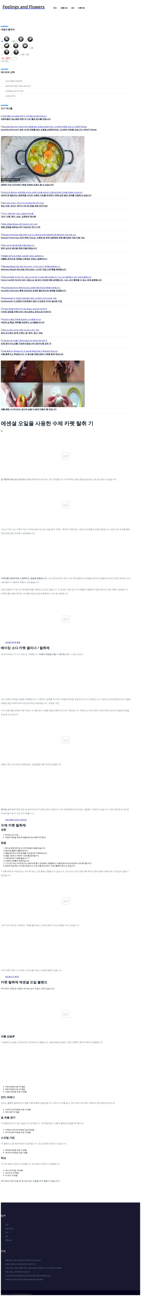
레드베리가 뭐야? (12, 976)
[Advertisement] (65, 556)
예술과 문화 (9, 1228)
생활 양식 (64, 8)
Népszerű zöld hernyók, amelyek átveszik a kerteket (24, 1279)
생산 (73, 8)
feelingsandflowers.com (22, 1294)
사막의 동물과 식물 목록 (13, 81)
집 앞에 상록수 (10, 96)
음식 (6, 1236)
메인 (55, 8)
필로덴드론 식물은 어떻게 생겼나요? (17, 86)
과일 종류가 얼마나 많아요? (16, 820)
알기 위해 (5, 61)
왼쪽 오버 (8, 1240)
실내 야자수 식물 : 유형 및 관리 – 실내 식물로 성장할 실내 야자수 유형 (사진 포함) (33, 1268)
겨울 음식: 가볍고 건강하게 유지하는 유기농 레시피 (23, 1260)
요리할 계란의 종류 (12, 642)
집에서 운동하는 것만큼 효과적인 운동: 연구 (20, 1264)
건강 (6, 1224)
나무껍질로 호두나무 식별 (14, 91)
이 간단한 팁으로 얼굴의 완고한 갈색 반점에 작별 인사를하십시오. (28, 1275)
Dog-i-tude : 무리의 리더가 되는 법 (17, 1272)
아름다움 (81, 8)
